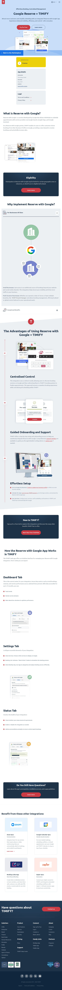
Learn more (38, 27)
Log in (34, 929)
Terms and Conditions (23, 97)
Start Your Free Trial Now (31, 532)
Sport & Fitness (6, 952)
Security (19, 934)
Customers (52, 932)
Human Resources (6, 939)
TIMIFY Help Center (22, 951)
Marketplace (20, 932)
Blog (50, 934)
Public (3, 944)
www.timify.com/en (22, 86)
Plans (18, 943)
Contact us (51, 909)
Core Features (21, 927)
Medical (4, 950)
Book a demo (36, 934)
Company (51, 927)
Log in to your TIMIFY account (29, 493)
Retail (3, 932)
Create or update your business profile (37, 487)
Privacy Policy (21, 100)
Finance (4, 934)
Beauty (3, 947)
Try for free (23, 27)
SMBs (3, 927)
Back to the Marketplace (12, 53)
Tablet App (36, 945)
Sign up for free (37, 927)
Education (4, 942)
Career (50, 929)
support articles (51, 438)
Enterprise (4, 929)
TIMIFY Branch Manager (19, 298)
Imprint (20, 985)
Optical (3, 957)
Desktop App (36, 943)
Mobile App (36, 948)
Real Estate (5, 937)
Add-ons (19, 929)
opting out (48, 441)
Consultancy (5, 955)
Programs (51, 943)
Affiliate (51, 945)
